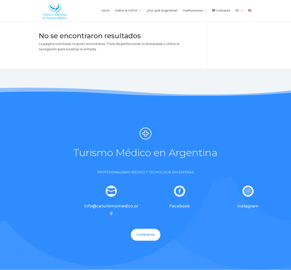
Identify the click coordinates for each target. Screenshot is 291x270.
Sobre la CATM (126, 10)
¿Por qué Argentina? (162, 10)
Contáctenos (145, 234)
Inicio (106, 10)
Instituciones (193, 10)
